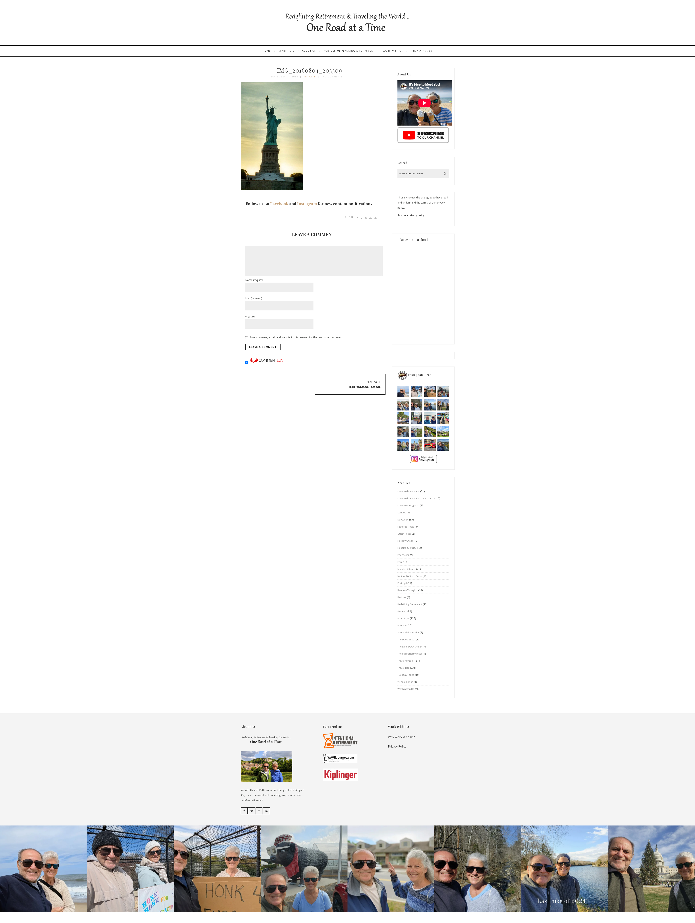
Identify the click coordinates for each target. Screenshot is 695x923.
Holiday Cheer (405, 540)
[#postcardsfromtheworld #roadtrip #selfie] (443, 391)
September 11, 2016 (284, 76)
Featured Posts (405, 526)
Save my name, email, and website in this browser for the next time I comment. (296, 337)
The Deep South (406, 639)
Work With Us (393, 50)
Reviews (402, 611)
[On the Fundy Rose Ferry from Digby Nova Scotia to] (430, 418)
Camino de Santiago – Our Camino (416, 498)
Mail (253, 298)
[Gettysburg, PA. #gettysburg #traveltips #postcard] (403, 418)
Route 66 (402, 625)
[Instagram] (259, 810)
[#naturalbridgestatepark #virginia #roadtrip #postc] (416, 405)
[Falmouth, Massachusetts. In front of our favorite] (403, 405)
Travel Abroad (405, 660)
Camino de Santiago (408, 491)
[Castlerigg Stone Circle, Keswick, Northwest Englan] (416, 431)
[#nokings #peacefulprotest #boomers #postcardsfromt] (416, 391)
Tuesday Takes (405, 674)
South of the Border (408, 632)
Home (267, 50)
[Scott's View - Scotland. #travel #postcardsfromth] (443, 445)
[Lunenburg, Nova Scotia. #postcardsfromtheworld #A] (443, 418)
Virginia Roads (405, 681)
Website (250, 316)
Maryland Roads (406, 569)
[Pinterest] (251, 810)
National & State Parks (409, 576)
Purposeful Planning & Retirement (349, 50)
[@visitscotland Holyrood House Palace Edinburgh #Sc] (403, 445)
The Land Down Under (409, 646)
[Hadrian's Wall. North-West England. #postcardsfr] (430, 431)
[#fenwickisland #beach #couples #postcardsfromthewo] (403, 391)
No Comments (333, 76)
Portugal (402, 583)
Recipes (401, 597)
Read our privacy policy (410, 215)
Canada (401, 512)
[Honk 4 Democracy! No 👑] (430, 391)
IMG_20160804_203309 (309, 70)
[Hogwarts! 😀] (416, 445)
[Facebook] (244, 810)
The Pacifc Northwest (409, 653)
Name (254, 280)
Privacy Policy (421, 50)
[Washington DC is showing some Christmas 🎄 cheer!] (443, 405)
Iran (399, 562)
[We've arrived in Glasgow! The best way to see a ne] (430, 445)
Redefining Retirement (409, 604)
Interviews (403, 554)
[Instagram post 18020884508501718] (443, 431)
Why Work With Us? (401, 737)
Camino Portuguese (408, 505)
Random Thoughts (407, 590)
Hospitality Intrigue (407, 547)
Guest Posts (404, 533)
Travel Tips (403, 667)
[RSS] (266, 810)
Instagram (307, 203)
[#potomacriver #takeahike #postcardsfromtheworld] (430, 405)
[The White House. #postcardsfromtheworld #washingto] (416, 418)
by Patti (310, 76)
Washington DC (405, 689)
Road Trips (403, 618)
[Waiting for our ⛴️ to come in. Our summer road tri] (403, 431)
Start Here (286, 50)
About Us (309, 50)
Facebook (279, 203)
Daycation (402, 519)
